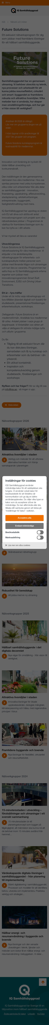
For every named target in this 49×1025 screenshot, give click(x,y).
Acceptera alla (24, 518)
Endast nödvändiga (24, 526)
